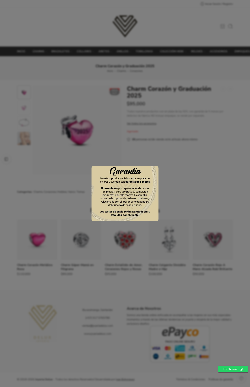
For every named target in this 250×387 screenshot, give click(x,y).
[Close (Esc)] (153, 171)
